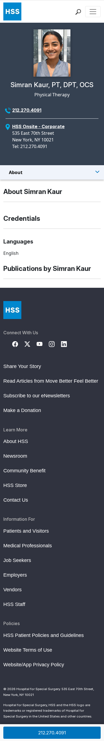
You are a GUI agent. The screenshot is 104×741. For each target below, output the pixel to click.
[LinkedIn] (67, 344)
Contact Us (15, 500)
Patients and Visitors (26, 531)
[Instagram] (55, 344)
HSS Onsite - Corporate (38, 126)
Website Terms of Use (27, 650)
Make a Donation (22, 410)
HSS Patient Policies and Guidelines (43, 635)
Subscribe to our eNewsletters (36, 395)
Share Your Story (22, 366)
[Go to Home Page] (12, 310)
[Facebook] (18, 344)
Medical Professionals (27, 545)
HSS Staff (14, 604)
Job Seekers (17, 560)
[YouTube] (43, 344)
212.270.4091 (26, 110)
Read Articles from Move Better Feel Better (50, 381)
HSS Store (15, 485)
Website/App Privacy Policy (33, 664)
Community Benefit (24, 470)
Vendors (12, 589)
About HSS (15, 441)
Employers (15, 575)
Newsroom (15, 456)
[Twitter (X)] (30, 344)
